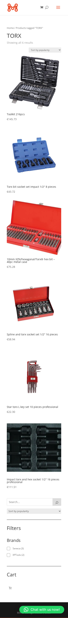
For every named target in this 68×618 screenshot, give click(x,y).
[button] (41, 609)
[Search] (57, 502)
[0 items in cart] (10, 588)
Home (10, 28)
